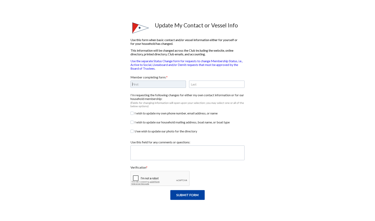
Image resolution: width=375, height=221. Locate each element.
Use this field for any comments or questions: (160, 142)
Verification (138, 167)
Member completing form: (148, 77)
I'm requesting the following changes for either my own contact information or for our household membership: (187, 97)
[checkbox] (132, 113)
